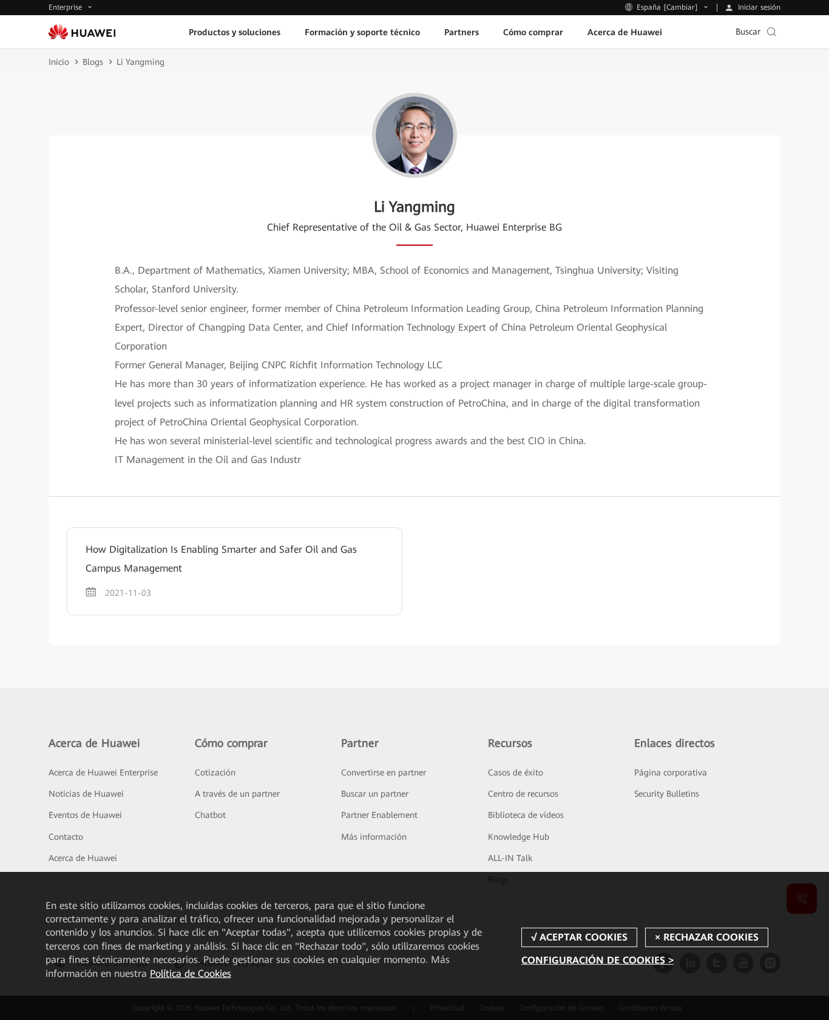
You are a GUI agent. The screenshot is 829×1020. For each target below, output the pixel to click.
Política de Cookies (190, 973)
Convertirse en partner (383, 772)
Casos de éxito (515, 772)
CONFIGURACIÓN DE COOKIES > (597, 960)
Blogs (93, 62)
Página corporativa (670, 772)
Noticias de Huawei (86, 794)
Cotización (215, 772)
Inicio (59, 62)
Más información (374, 837)
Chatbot (210, 815)
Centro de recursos (523, 794)
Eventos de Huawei (85, 815)
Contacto (66, 837)
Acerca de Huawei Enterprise (103, 772)
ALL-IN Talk (510, 858)
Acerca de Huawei (83, 858)
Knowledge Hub (518, 837)
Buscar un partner (374, 794)
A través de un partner (237, 794)
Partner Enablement (379, 815)
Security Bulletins (666, 794)
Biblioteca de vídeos (526, 815)
